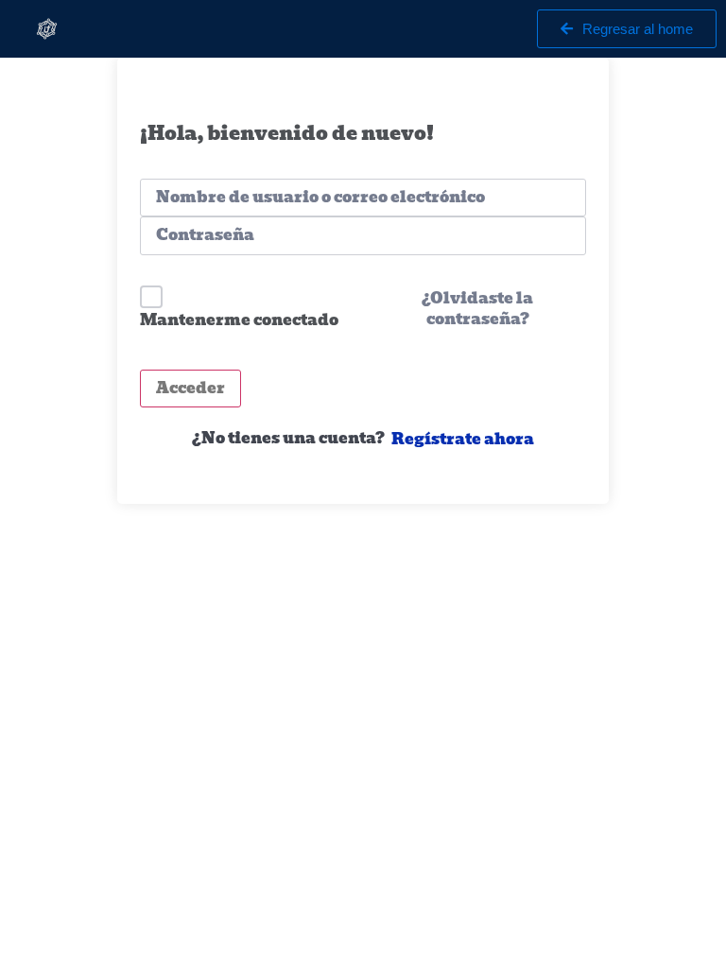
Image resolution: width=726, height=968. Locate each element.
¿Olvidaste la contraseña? (477, 309)
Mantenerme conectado (239, 320)
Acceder (190, 388)
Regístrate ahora (462, 439)
